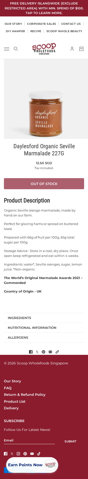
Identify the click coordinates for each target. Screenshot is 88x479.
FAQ (7, 388)
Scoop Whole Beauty (64, 31)
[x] (12, 454)
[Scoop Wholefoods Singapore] (44, 49)
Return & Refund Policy (24, 394)
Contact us (71, 24)
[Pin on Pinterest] (43, 352)
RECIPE (35, 31)
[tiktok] (39, 453)
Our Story (12, 381)
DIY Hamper (15, 31)
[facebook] (5, 453)
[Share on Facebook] (30, 352)
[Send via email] (50, 352)
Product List (14, 401)
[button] (57, 352)
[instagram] (18, 453)
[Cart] (81, 49)
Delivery (11, 408)
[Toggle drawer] (6, 48)
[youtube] (32, 453)
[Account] (72, 49)
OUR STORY (13, 24)
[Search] (16, 49)
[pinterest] (25, 453)
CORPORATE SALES (41, 24)
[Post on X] (37, 352)
